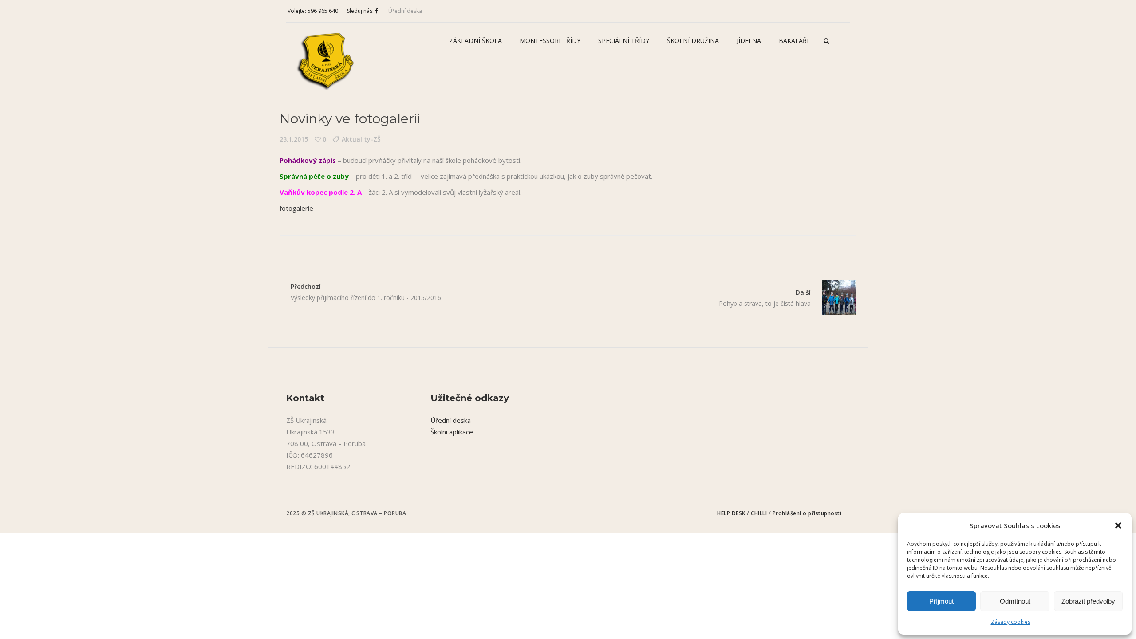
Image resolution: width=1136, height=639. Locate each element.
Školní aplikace (451, 431)
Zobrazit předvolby (1088, 601)
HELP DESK (732, 513)
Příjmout (941, 601)
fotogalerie (296, 208)
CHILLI (760, 513)
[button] (1118, 525)
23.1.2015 (294, 139)
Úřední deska (405, 11)
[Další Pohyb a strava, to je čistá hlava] (833, 297)
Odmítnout (1015, 601)
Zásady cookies (1010, 622)
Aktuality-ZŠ (361, 139)
